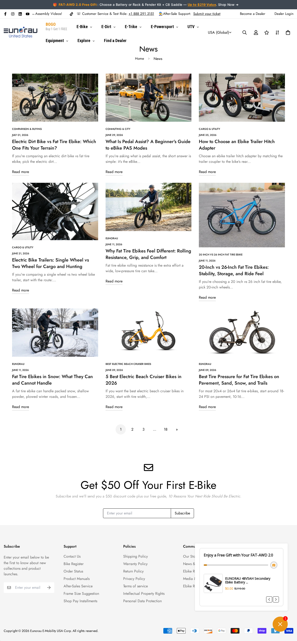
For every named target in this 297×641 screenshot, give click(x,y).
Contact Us (72, 556)
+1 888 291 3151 (141, 13)
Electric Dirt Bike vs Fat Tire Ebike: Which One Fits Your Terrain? (54, 144)
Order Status (73, 571)
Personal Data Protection (142, 601)
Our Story (190, 556)
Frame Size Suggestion (81, 593)
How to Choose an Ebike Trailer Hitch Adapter (237, 144)
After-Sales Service (78, 586)
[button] (287, 32)
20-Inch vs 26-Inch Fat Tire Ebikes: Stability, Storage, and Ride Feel (234, 270)
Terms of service (135, 586)
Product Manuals (77, 578)
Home (139, 58)
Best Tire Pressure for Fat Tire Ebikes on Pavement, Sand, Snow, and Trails (239, 379)
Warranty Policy (135, 563)
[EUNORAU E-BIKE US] (20, 32)
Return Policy (133, 571)
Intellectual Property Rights (144, 593)
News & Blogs (194, 563)
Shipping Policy (135, 556)
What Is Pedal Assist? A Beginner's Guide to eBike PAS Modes (148, 144)
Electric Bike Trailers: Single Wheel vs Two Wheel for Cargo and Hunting (50, 263)
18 (166, 429)
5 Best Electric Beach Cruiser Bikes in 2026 (143, 379)
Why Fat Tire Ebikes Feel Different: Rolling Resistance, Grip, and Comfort (148, 254)
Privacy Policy (134, 578)
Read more (20, 171)
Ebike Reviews (194, 571)
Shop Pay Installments (80, 601)
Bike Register (74, 563)
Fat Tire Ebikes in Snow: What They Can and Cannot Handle (52, 379)
